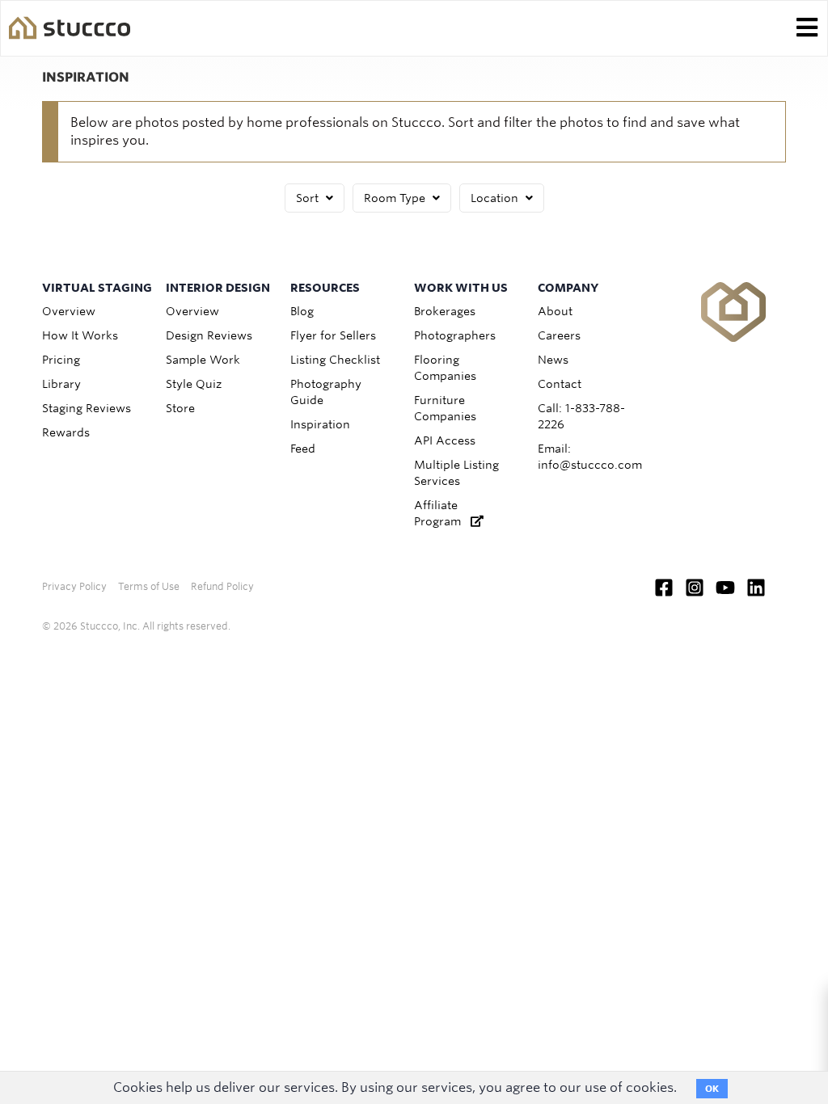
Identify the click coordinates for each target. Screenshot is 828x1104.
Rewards (66, 432)
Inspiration (320, 424)
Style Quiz (194, 383)
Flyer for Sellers (333, 335)
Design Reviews (209, 335)
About (555, 311)
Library (61, 383)
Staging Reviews (86, 408)
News (553, 359)
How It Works (80, 335)
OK (712, 1088)
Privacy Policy (74, 586)
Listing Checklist (335, 359)
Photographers (455, 335)
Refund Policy (222, 586)
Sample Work (203, 359)
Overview (68, 311)
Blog (302, 311)
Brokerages (444, 311)
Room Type (396, 198)
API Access (444, 440)
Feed (302, 448)
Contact (559, 383)
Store (180, 408)
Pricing (61, 359)
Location (496, 198)
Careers (559, 335)
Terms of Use (149, 586)
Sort (309, 198)
